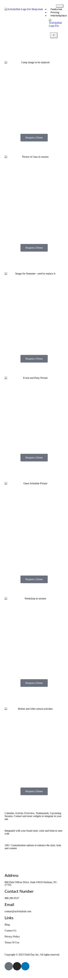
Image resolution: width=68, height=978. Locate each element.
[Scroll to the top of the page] (2, 975)
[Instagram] (17, 966)
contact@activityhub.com (18, 911)
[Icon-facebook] (9, 966)
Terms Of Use (12, 942)
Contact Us (10, 930)
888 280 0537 (12, 898)
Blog (7, 924)
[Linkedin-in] (25, 966)
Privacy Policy (12, 936)
